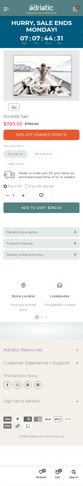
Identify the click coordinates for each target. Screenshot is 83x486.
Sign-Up (69, 256)
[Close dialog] (78, 223)
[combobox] (47, 256)
